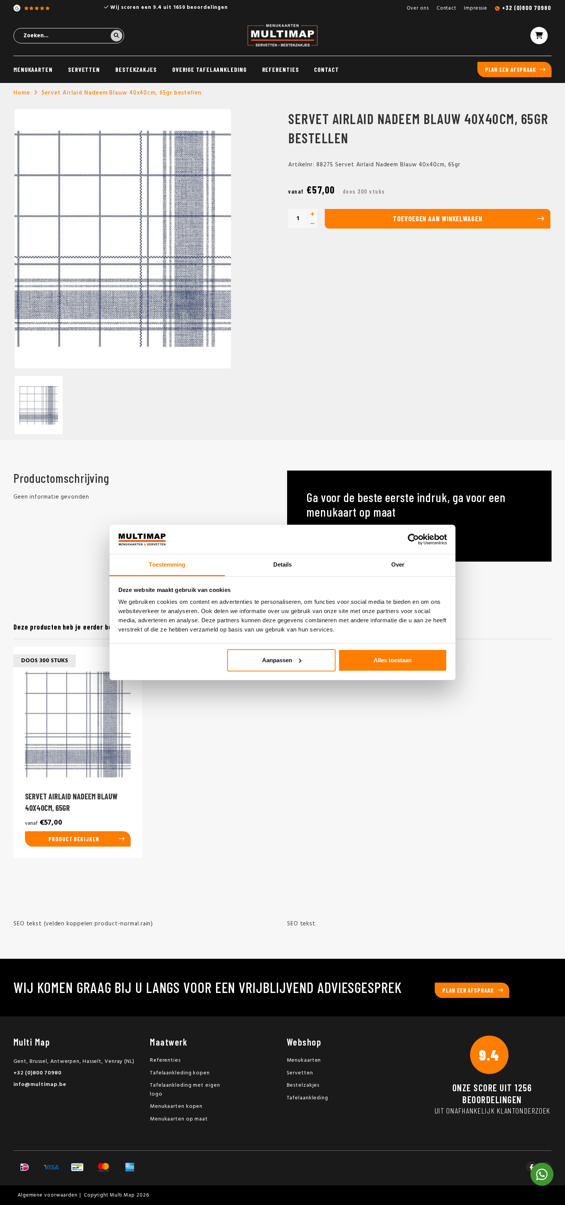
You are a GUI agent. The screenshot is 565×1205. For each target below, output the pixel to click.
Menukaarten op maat (179, 1119)
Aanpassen (277, 660)
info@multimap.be (39, 1084)
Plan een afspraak (510, 69)
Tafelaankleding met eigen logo (185, 1090)
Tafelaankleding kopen (180, 1073)
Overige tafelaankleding (209, 69)
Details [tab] (282, 564)
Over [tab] (397, 564)
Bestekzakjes (136, 69)
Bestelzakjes (303, 1085)
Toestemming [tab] (167, 564)
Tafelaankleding (308, 1098)
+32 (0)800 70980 (526, 7)
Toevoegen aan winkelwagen (437, 218)
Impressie (475, 8)
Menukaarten (33, 69)
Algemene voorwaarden (48, 1195)
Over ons (418, 8)
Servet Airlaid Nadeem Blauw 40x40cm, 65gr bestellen (121, 93)
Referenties (280, 69)
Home (21, 93)
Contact (446, 8)
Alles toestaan (393, 660)
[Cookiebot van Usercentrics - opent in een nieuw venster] (413, 539)
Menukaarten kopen (176, 1106)
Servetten (84, 69)
